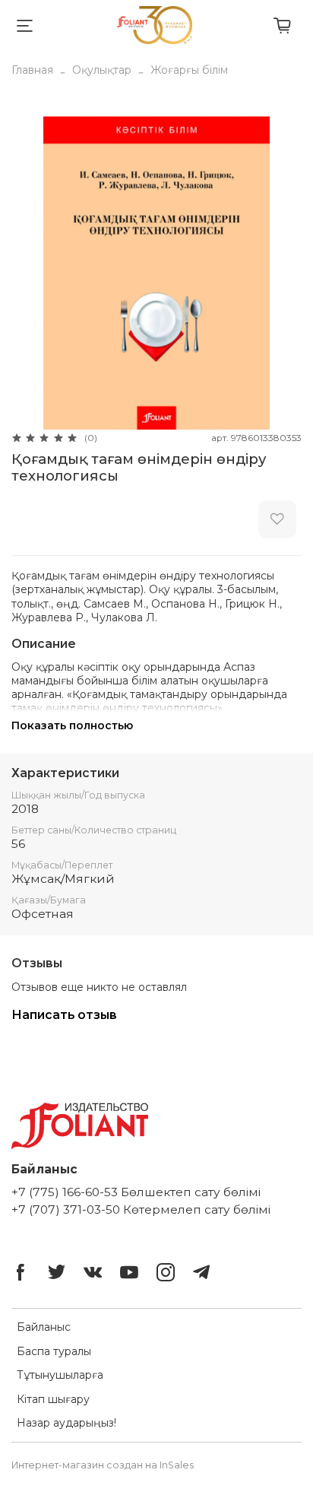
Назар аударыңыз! (66, 1423)
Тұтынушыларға (60, 1375)
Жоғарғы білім (189, 70)
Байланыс (44, 1327)
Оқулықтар (101, 70)
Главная (32, 70)
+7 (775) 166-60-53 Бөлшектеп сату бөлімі (136, 1192)
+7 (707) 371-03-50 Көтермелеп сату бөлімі (140, 1209)
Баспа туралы (54, 1351)
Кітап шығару (53, 1399)
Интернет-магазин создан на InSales (102, 1465)
